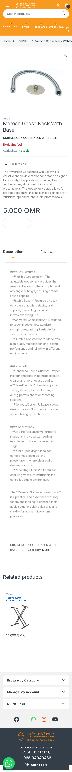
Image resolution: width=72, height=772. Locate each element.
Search (63, 13)
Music (22, 41)
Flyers (25, 26)
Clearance (41, 26)
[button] (65, 55)
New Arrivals (10, 26)
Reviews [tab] (47, 252)
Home (7, 41)
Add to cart (39, 764)
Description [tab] (13, 252)
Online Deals (56, 26)
